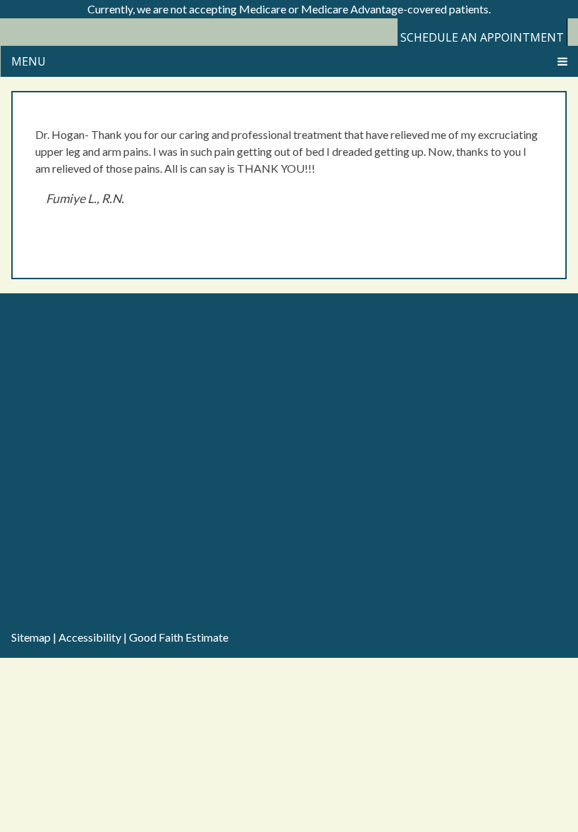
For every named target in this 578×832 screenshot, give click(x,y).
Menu (28, 61)
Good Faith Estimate (178, 637)
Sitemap (31, 637)
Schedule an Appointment (482, 37)
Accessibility (90, 637)
